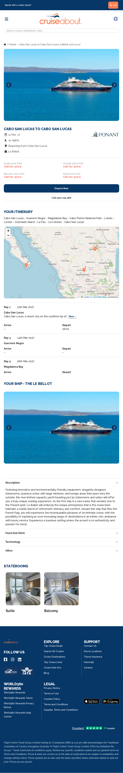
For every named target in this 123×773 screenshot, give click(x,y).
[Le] (61, 428)
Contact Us (90, 646)
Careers (88, 667)
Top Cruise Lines (53, 662)
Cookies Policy (52, 699)
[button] (84, 270)
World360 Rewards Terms (18, 698)
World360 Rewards (14, 692)
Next (114, 84)
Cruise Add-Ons (52, 667)
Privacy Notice (52, 688)
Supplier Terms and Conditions (61, 710)
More (71, 316)
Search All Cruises (54, 651)
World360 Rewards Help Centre (17, 714)
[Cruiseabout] (61, 23)
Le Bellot (13, 151)
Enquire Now (61, 188)
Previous (8, 84)
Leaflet (86, 297)
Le (61, 428)
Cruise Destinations (54, 656)
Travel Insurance (93, 656)
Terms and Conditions (56, 704)
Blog (46, 673)
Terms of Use (51, 693)
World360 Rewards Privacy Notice (19, 705)
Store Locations (93, 651)
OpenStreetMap (100, 297)
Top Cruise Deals (53, 646)
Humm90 (89, 662)
